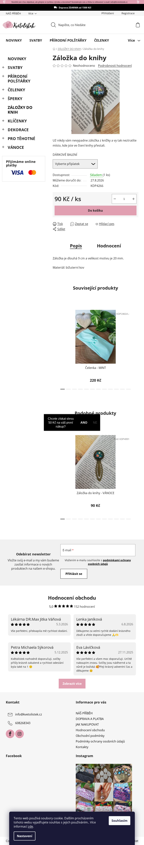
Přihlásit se (73, 574)
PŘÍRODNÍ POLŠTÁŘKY (19, 79)
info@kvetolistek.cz (28, 714)
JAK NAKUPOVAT (87, 724)
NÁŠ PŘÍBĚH (13, 13)
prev (56, 348)
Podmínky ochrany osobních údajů (100, 741)
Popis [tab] (76, 246)
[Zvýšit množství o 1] (133, 199)
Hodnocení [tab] (109, 246)
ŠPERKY (15, 98)
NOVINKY (17, 58)
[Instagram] (19, 734)
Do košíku (95, 210)
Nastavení (24, 836)
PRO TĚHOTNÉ (21, 138)
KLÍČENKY (17, 121)
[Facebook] (10, 734)
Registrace (128, 13)
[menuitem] (14, 40)
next (135, 348)
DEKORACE (18, 129)
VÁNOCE (16, 147)
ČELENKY (16, 89)
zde (30, 826)
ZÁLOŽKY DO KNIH (20, 110)
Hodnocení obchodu (90, 730)
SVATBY (15, 67)
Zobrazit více (72, 684)
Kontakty (82, 747)
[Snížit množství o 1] (115, 199)
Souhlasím (120, 821)
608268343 (22, 723)
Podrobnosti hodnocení (115, 66)
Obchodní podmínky (90, 736)
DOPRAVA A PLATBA (90, 719)
